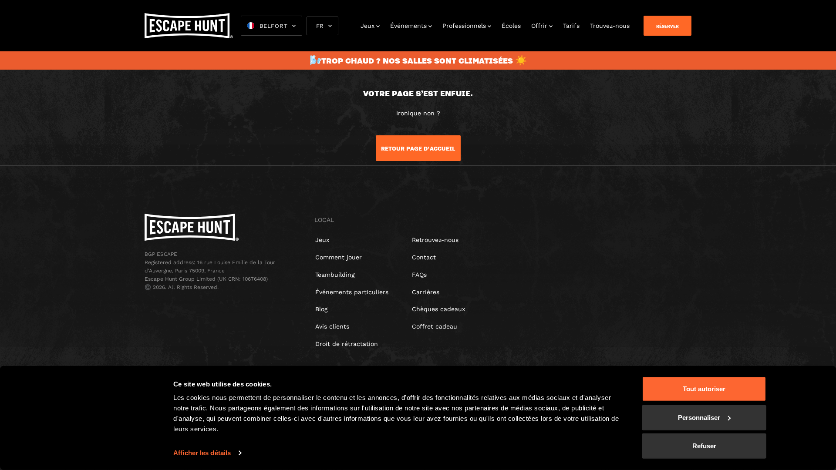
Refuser (704, 446)
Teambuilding (334, 274)
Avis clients (332, 326)
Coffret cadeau (434, 326)
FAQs (419, 274)
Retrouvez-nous (435, 239)
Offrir (539, 25)
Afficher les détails (202, 453)
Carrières (425, 292)
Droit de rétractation (346, 343)
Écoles (511, 25)
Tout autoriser (704, 389)
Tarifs (571, 25)
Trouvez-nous (610, 25)
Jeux (367, 25)
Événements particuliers (351, 292)
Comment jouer (338, 257)
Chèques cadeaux (438, 309)
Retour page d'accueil (418, 148)
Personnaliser (699, 417)
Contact (424, 257)
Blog (321, 309)
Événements (408, 25)
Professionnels (464, 25)
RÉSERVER (667, 26)
